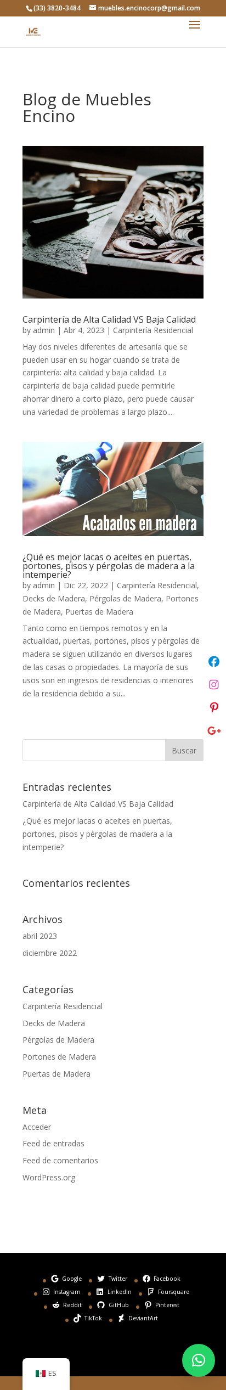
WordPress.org (48, 1177)
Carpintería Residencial (153, 330)
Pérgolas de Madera (125, 598)
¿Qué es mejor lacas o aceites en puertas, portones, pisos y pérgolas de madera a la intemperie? (108, 566)
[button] (198, 1360)
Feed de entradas (53, 1143)
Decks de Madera (53, 598)
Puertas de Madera (99, 611)
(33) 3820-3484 (57, 8)
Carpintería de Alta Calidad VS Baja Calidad (109, 319)
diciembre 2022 (49, 953)
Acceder (36, 1127)
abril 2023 (39, 936)
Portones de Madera (59, 1056)
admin (44, 330)
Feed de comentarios (60, 1160)
